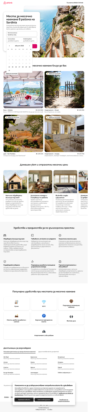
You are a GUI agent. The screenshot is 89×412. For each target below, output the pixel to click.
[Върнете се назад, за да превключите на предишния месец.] (9, 45)
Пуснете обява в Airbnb (75, 3)
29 (26, 67)
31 (9, 70)
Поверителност (41, 409)
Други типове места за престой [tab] (48, 351)
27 (19, 67)
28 (22, 67)
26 (16, 67)
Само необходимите (43, 399)
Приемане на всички (24, 399)
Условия (49, 409)
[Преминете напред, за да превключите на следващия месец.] (29, 45)
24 (9, 67)
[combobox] (22, 35)
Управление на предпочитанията (63, 400)
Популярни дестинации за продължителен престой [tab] (19, 351)
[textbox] (14, 41)
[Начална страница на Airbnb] (7, 2)
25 (12, 67)
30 (29, 67)
